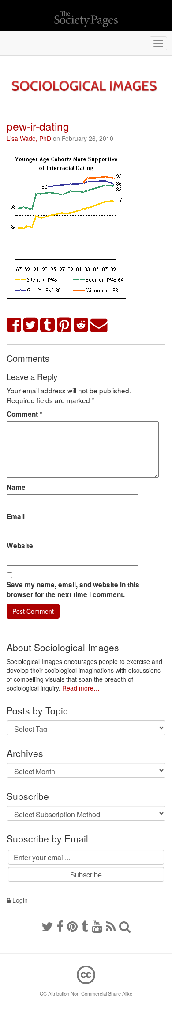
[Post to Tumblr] (47, 325)
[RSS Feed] (111, 926)
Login (19, 900)
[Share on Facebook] (14, 325)
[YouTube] (97, 926)
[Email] (99, 325)
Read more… (81, 687)
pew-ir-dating (38, 126)
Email (16, 516)
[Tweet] (30, 325)
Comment (24, 414)
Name (16, 487)
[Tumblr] (84, 926)
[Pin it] (64, 325)
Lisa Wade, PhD (29, 138)
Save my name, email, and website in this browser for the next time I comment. (73, 589)
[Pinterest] (72, 926)
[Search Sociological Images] (125, 926)
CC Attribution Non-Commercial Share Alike (86, 993)
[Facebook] (60, 926)
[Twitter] (47, 926)
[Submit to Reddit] (81, 325)
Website (20, 546)
